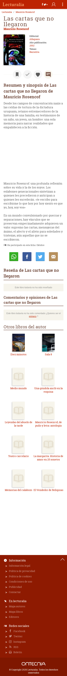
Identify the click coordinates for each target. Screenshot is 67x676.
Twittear (40, 256)
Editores (14, 617)
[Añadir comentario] (48, 74)
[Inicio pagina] (62, 559)
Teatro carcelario (18, 456)
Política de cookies (20, 576)
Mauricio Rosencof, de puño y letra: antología (48, 423)
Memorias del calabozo (18, 490)
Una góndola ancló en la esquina (48, 390)
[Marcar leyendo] (17, 74)
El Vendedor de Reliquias (48, 490)
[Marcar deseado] (38, 74)
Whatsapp (13, 256)
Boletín (17, 652)
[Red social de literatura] (13, 4)
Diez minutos (18, 354)
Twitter (18, 636)
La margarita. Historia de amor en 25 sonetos (48, 457)
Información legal (19, 565)
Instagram (19, 641)
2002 (31, 45)
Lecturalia (7, 12)
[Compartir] (44, 4)
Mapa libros (16, 611)
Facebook (19, 631)
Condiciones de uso (20, 581)
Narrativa (34, 52)
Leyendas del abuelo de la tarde (18, 423)
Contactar (15, 592)
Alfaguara (34, 39)
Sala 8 (48, 354)
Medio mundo (18, 388)
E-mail (53, 256)
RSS (15, 647)
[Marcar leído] (27, 74)
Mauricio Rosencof (25, 12)
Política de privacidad (22, 571)
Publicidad (15, 587)
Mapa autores (17, 606)
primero (32, 316)
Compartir (27, 256)
